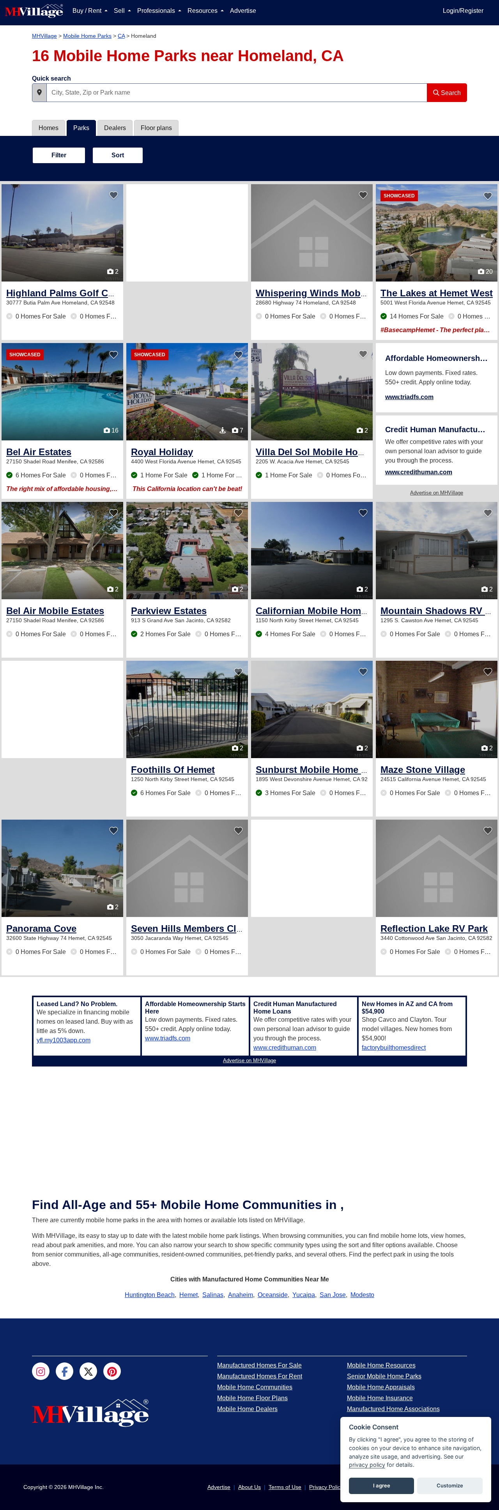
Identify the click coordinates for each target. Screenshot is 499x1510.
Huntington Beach (150, 1295)
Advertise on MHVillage (436, 493)
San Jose (333, 1295)
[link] (79, 293)
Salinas (212, 1295)
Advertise (243, 10)
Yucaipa (303, 1295)
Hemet (188, 1295)
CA (121, 36)
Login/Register (463, 10)
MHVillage (44, 36)
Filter (58, 155)
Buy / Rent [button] (88, 10)
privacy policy (367, 1464)
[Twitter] (88, 1371)
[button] (39, 92)
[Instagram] (41, 1371)
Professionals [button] (157, 10)
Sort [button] (117, 155)
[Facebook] (64, 1371)
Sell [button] (120, 10)
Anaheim (240, 1295)
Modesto (362, 1295)
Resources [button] (203, 10)
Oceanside (273, 1295)
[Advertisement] (187, 233)
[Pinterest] (112, 1371)
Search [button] (450, 93)
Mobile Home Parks (87, 36)
